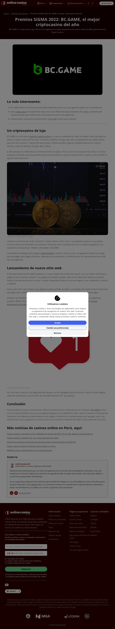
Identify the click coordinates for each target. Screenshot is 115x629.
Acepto (57, 323)
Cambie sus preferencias (57, 328)
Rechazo (57, 333)
